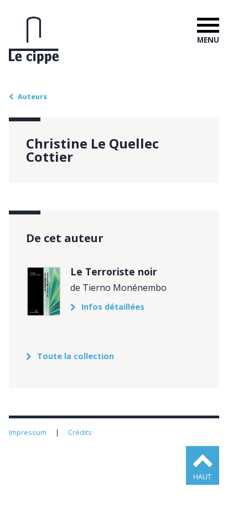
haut (202, 477)
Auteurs (32, 96)
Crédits (81, 432)
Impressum (28, 432)
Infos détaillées (112, 307)
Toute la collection (75, 356)
